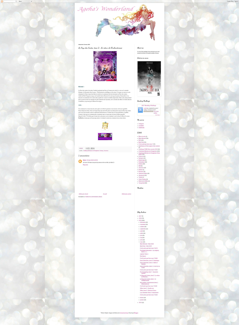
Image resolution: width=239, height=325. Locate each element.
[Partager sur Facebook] (92, 148)
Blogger (136, 313)
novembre (143, 224)
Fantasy (101, 150)
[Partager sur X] (90, 148)
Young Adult (142, 183)
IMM (140, 166)
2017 (140, 216)
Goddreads (141, 127)
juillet (141, 233)
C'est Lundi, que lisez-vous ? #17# (148, 248)
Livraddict (141, 125)
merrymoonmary (124, 313)
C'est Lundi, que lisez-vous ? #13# (148, 295)
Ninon (84, 160)
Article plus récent (83, 194)
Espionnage (142, 160)
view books (157, 115)
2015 (140, 220)
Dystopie (141, 158)
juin (141, 235)
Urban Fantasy (142, 179)
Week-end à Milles (143, 181)
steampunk (141, 175)
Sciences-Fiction (143, 173)
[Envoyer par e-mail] (87, 148)
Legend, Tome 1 (144, 254)
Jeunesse (106, 150)
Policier (140, 169)
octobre (142, 226)
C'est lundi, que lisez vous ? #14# (148, 286)
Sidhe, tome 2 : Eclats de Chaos (148, 290)
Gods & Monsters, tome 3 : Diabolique (149, 260)
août (141, 231)
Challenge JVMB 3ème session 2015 (148, 149)
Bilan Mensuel (142, 138)
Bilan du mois (142, 136)
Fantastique (142, 162)
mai (141, 237)
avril (141, 239)
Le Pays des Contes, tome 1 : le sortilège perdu (148, 279)
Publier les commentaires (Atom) (93, 196)
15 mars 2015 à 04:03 (92, 160)
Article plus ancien (126, 194)
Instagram (141, 123)
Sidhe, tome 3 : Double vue (147, 288)
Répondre (85, 164)
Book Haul (141, 142)
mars (141, 242)
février (142, 297)
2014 (140, 302)
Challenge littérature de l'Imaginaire (91, 150)
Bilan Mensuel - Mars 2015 (147, 244)
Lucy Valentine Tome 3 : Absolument (149, 292)
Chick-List (141, 156)
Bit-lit (140, 140)
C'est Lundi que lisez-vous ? (146, 144)
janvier (142, 300)
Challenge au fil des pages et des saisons (149, 146)
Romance (141, 171)
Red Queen (143, 256)
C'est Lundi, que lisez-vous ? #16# (148, 258)
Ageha (145, 108)
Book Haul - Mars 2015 (146, 246)
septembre (143, 229)
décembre (143, 222)
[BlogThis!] (88, 148)
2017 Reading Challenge (149, 105)
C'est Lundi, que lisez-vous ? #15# (148, 269)
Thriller (140, 177)
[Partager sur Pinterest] (94, 148)
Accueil (105, 194)
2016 (140, 218)
